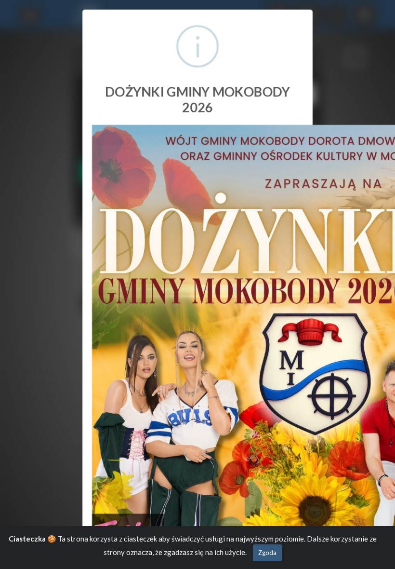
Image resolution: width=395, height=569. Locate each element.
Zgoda (267, 552)
